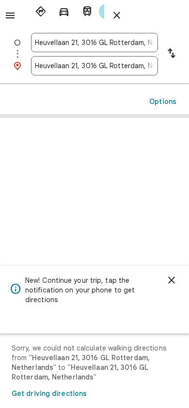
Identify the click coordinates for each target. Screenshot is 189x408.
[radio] (40, 11)
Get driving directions (49, 393)
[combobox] (94, 42)
